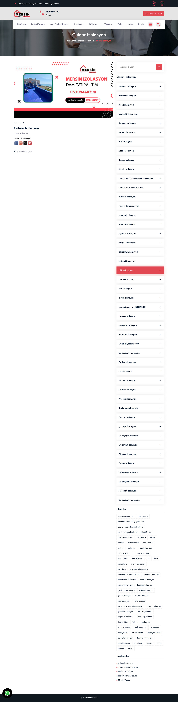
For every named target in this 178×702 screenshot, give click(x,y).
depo (148, 559)
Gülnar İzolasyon (126, 463)
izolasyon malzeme (126, 516)
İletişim (141, 24)
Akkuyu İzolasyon (127, 381)
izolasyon (131, 548)
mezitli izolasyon (126, 279)
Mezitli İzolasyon (126, 105)
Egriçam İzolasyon (127, 362)
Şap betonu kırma (125, 537)
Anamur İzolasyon (127, 123)
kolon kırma (141, 537)
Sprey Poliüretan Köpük (128, 667)
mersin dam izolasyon (129, 206)
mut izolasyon (125, 289)
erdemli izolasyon (127, 261)
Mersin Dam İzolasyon (127, 676)
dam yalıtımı (123, 633)
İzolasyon (146, 622)
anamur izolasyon (127, 215)
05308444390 (52, 11)
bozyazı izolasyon (127, 243)
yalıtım (121, 548)
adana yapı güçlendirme (127, 532)
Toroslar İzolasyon (127, 96)
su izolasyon (123, 553)
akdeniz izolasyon (127, 197)
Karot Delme (146, 532)
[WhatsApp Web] (162, 4)
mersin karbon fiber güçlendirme (131, 522)
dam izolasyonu (143, 553)
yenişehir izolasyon (128, 325)
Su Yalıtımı (154, 627)
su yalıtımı (138, 643)
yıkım (152, 537)
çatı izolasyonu (146, 548)
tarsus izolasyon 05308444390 (133, 307)
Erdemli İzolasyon (127, 132)
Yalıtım (107, 24)
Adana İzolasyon (125, 663)
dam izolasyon (124, 643)
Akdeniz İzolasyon (127, 86)
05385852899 (155, 13)
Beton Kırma (37, 24)
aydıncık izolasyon (127, 234)
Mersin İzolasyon (86, 41)
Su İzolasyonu (140, 627)
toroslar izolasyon (127, 316)
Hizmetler (78, 24)
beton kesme (133, 543)
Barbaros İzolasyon (128, 335)
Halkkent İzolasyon (127, 491)
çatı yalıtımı (122, 559)
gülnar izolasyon (24, 151)
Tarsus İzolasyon (127, 160)
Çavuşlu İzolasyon (127, 426)
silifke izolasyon (126, 298)
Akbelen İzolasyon (127, 454)
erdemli (121, 649)
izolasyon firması (154, 633)
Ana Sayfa (21, 24)
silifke (130, 649)
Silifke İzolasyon (126, 151)
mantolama (122, 564)
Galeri (120, 24)
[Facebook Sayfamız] (154, 4)
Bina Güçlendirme (145, 612)
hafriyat (121, 543)
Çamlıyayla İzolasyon (128, 436)
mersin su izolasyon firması (131, 188)
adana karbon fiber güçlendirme (130, 527)
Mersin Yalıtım (124, 680)
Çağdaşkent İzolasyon (129, 482)
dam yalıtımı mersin (144, 638)
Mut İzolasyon (125, 142)
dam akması (143, 516)
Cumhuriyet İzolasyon (129, 344)
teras (156, 559)
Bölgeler (93, 24)
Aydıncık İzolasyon (127, 399)
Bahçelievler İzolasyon (129, 353)
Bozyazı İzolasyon (127, 417)
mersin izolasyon (138, 564)
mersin (149, 643)
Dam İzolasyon (124, 627)
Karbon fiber (123, 622)
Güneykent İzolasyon (128, 472)
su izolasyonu (137, 633)
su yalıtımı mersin (125, 638)
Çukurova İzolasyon (128, 445)
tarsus (158, 643)
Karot (130, 24)
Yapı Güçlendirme (58, 24)
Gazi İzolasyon (125, 371)
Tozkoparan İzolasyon (129, 408)
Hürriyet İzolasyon (127, 390)
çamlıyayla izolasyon (128, 252)
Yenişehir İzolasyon (128, 114)
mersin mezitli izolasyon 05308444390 (136, 178)
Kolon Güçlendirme (144, 617)
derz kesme (147, 543)
